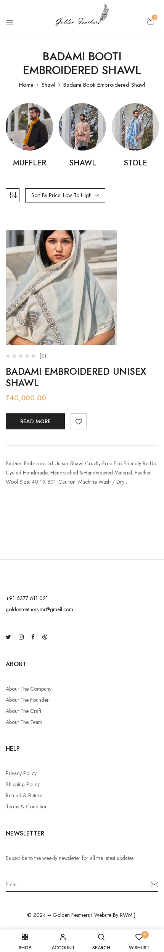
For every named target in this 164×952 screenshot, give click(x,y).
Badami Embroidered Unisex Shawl (76, 377)
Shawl (48, 85)
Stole (135, 163)
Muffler (29, 163)
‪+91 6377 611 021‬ (27, 598)
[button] (150, 21)
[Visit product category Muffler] (29, 127)
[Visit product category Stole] (135, 127)
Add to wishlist (79, 421)
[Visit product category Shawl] (82, 127)
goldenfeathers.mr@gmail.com (39, 609)
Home (26, 85)
